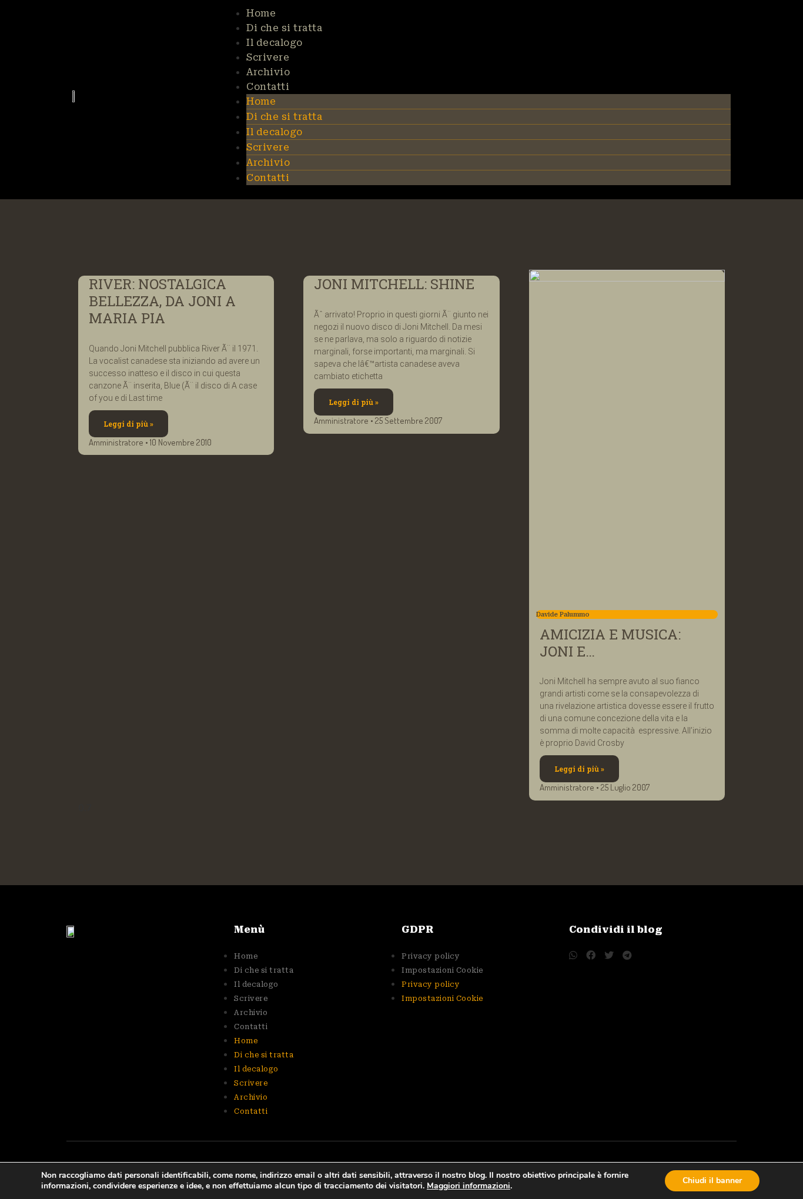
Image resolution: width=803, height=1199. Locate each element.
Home (261, 13)
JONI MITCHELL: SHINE (394, 283)
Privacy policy (431, 956)
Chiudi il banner (712, 1180)
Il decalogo (274, 42)
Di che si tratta (284, 28)
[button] (573, 955)
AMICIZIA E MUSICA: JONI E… (610, 643)
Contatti (267, 86)
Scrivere (267, 57)
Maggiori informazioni (468, 1186)
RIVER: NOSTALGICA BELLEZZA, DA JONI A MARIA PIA (162, 300)
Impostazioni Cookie (442, 970)
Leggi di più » (128, 423)
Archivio (268, 72)
